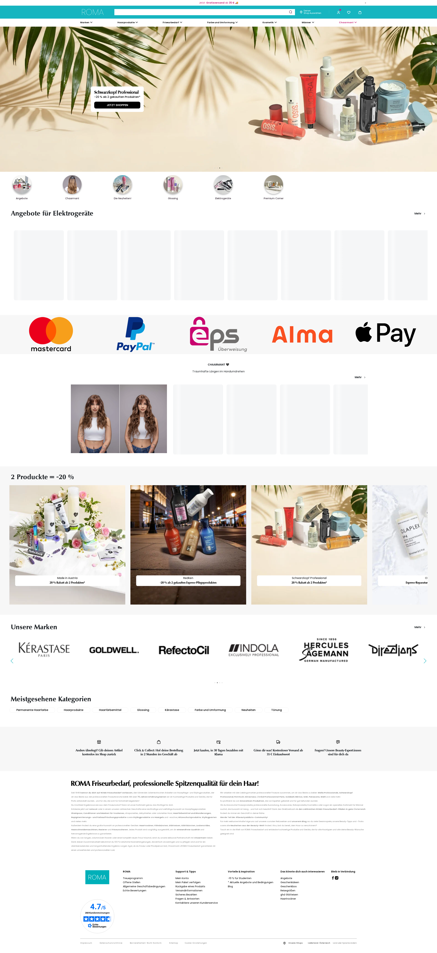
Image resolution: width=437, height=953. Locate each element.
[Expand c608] (355, 22)
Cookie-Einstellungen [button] (196, 943)
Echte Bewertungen (134, 890)
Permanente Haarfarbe (32, 710)
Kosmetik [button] (268, 22)
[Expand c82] (275, 22)
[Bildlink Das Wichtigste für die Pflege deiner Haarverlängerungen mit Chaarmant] (119, 419)
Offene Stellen (131, 882)
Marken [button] (84, 22)
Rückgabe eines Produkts (190, 886)
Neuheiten (249, 710)
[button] (338, 12)
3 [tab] (219, 682)
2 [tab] (217, 682)
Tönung (276, 710)
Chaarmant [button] (346, 22)
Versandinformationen (188, 890)
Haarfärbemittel (110, 710)
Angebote (286, 878)
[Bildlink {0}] (218, 99)
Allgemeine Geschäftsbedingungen (144, 886)
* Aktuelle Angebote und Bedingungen (250, 882)
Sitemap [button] (173, 943)
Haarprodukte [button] (126, 22)
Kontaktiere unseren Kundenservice (196, 903)
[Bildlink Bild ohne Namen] (51, 334)
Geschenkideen (289, 882)
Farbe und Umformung (210, 710)
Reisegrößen (287, 890)
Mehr (417, 213)
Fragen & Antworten (187, 898)
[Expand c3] (137, 22)
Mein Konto (182, 878)
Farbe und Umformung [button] (221, 22)
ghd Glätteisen (289, 894)
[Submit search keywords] (290, 12)
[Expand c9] (181, 22)
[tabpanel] (218, 99)
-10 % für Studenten (239, 878)
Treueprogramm (133, 878)
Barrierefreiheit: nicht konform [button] (146, 943)
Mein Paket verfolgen (188, 882)
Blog (230, 886)
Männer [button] (306, 22)
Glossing (143, 710)
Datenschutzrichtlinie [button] (111, 943)
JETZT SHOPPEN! (93, 105)
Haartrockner (288, 898)
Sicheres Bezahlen (186, 894)
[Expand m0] (91, 22)
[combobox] (204, 12)
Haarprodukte (73, 710)
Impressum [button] (86, 943)
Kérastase (172, 710)
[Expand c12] (236, 22)
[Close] (365, 2)
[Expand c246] (313, 22)
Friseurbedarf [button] (171, 22)
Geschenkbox (288, 886)
